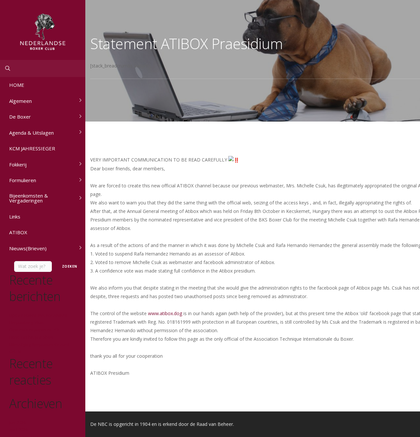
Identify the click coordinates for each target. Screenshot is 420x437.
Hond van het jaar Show (31, 337)
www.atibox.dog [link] (165, 313)
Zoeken (68, 266)
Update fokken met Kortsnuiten (38, 315)
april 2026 (18, 429)
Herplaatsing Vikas (26, 322)
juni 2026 (17, 422)
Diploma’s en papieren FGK (34, 329)
